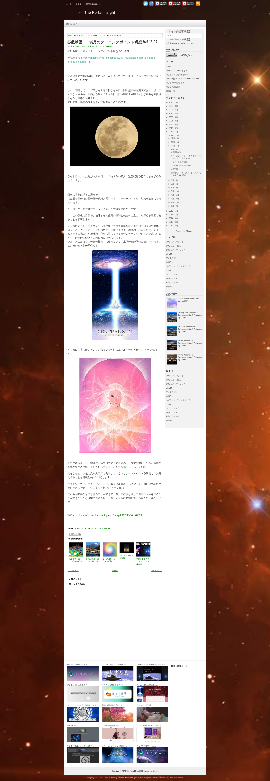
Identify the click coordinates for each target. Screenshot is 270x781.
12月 (173, 138)
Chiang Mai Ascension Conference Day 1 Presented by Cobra (190, 315)
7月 (173, 184)
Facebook (81, 529)
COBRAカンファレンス (175, 250)
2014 (171, 218)
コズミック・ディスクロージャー (180, 266)
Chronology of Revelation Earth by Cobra (182, 79)
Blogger (189, 231)
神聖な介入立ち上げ (174, 282)
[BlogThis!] (73, 534)
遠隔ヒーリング (172, 278)
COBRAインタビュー (175, 246)
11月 (173, 142)
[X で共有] (76, 534)
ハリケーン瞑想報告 (179, 162)
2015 (171, 215)
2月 (173, 202)
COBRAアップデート (175, 242)
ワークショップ (172, 274)
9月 (173, 149)
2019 (171, 128)
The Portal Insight (96, 14)
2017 (171, 135)
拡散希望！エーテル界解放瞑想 (75, 560)
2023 (171, 113)
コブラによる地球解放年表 (177, 75)
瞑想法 (169, 286)
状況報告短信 (176, 152)
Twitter (94, 529)
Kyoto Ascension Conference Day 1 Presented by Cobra (190, 343)
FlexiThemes (99, 778)
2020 (171, 124)
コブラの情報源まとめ (175, 83)
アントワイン (171, 258)
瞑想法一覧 (170, 91)
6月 (173, 188)
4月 (173, 195)
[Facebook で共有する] (79, 534)
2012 (171, 226)
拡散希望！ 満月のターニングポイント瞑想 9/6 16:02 (112, 42)
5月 (173, 191)
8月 (173, 180)
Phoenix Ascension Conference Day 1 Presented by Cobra (190, 329)
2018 (171, 132)
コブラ (78, 3)
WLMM (169, 254)
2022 (171, 117)
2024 (171, 110)
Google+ (105, 529)
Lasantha (121, 778)
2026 (171, 102)
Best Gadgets (153, 778)
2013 (171, 222)
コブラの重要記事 (173, 87)
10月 (173, 146)
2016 (171, 211)
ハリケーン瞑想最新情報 (181, 165)
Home (71, 35)
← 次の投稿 (73, 571)
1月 (173, 206)
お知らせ (169, 262)
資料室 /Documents (93, 3)
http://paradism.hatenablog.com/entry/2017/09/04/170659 (110, 515)
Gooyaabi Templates (176, 778)
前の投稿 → (156, 571)
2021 (171, 121)
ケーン (129, 473)
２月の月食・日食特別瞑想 (109, 560)
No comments (107, 46)
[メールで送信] (70, 534)
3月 (173, 199)
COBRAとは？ (71, 23)
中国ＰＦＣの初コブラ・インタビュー (142, 561)
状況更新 (174, 169)
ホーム (69, 3)
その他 (169, 270)
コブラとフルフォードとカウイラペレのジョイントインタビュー (186, 157)
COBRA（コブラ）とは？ (176, 71)
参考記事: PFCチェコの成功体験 (93, 560)
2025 (171, 106)
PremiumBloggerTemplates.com (136, 778)
